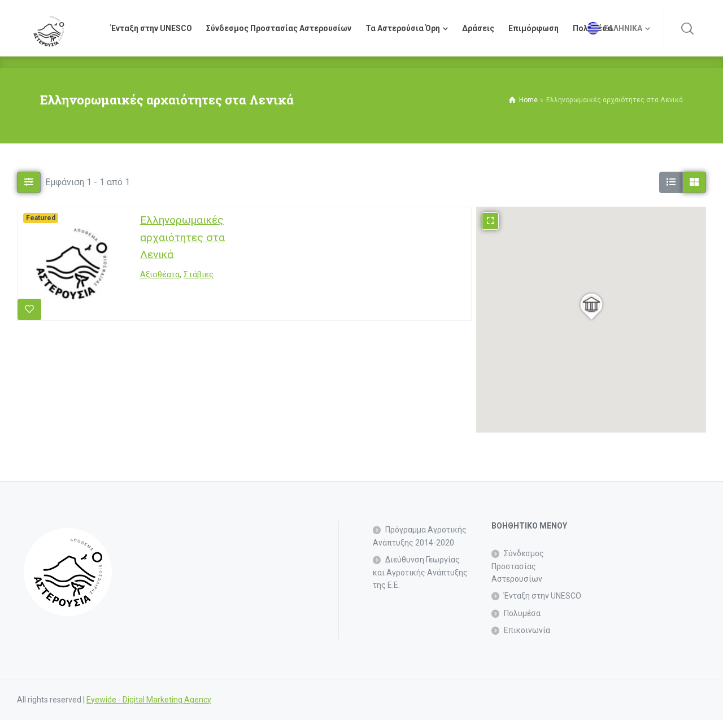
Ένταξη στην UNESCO (542, 595)
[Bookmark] (29, 309)
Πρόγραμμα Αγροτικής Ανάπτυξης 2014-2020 (420, 536)
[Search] (687, 28)
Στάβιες (199, 275)
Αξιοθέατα (160, 275)
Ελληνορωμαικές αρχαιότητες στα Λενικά (182, 237)
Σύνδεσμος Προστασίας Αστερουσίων (517, 566)
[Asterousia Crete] (48, 28)
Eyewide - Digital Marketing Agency (148, 699)
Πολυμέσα (522, 613)
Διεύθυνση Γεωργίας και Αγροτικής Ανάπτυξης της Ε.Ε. (420, 572)
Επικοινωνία (527, 630)
